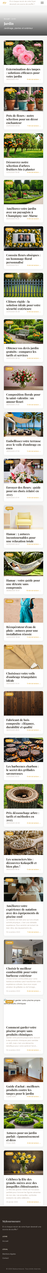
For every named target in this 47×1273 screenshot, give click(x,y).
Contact (5, 1258)
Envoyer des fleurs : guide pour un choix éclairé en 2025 (23, 490)
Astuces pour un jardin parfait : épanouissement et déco (22, 1136)
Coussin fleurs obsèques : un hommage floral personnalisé (23, 258)
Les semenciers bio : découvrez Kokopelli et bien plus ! (21, 862)
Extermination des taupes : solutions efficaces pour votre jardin (23, 72)
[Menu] (42, 3)
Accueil (7, 19)
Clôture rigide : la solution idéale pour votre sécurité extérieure (23, 305)
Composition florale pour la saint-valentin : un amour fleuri (23, 398)
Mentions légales (9, 1254)
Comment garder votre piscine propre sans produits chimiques (21, 1030)
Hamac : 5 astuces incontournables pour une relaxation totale (20, 537)
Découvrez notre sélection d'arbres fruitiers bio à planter (20, 165)
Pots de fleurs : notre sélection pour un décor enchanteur (22, 119)
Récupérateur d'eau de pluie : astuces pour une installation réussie (22, 630)
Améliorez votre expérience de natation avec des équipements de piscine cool (22, 911)
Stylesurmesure (11, 1221)
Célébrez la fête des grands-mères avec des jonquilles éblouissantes (22, 1182)
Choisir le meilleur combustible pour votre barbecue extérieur (21, 971)
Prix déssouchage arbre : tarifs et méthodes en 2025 (22, 816)
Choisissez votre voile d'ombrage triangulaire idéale (21, 676)
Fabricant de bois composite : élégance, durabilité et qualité (20, 723)
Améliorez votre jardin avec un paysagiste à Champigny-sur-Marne (22, 212)
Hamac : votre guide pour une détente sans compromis (23, 583)
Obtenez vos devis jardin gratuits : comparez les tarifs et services (22, 351)
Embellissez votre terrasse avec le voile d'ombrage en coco (23, 444)
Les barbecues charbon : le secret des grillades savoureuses (22, 769)
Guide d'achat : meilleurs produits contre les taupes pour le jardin (22, 1089)
